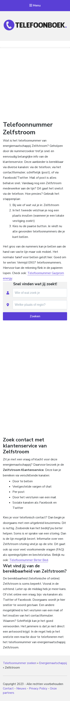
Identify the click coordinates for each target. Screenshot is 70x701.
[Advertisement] (35, 83)
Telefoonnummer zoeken (19, 663)
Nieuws (21, 688)
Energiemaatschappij (53, 663)
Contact (8, 688)
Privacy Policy (38, 688)
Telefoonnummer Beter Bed (28, 560)
